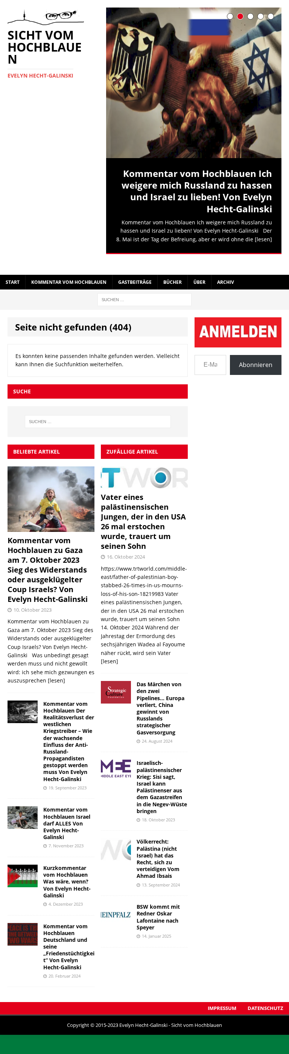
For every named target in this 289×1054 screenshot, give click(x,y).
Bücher (172, 269)
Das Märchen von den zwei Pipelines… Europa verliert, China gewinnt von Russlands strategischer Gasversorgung (160, 695)
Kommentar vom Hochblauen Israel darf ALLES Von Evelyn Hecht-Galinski (66, 810)
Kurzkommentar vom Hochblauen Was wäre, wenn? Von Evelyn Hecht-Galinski (67, 868)
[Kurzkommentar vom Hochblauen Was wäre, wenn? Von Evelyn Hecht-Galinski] (23, 869)
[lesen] (263, 239)
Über (199, 269)
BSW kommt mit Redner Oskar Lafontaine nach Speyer (158, 904)
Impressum (222, 995)
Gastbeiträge (135, 269)
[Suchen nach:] (144, 285)
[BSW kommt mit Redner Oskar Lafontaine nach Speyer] (116, 908)
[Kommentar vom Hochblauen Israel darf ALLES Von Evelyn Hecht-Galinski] (23, 811)
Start (13, 269)
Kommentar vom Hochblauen (68, 269)
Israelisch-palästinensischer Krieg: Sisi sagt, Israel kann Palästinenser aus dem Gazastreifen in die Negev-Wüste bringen (162, 773)
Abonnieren (255, 352)
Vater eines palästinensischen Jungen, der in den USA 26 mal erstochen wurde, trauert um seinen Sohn (143, 508)
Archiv (225, 269)
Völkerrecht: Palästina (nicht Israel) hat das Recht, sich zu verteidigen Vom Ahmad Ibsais (158, 846)
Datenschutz (265, 995)
